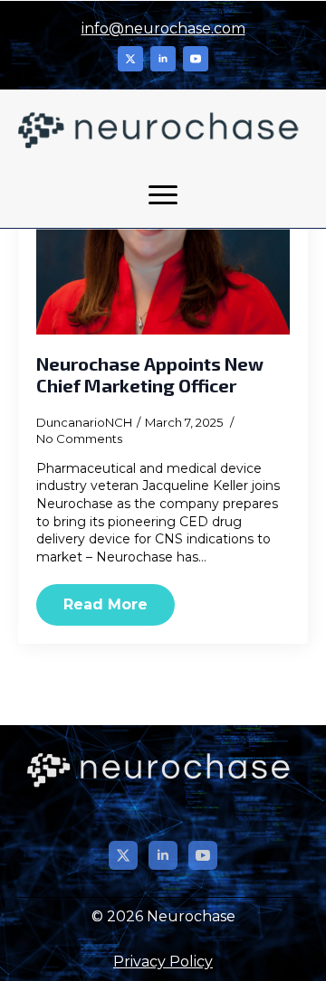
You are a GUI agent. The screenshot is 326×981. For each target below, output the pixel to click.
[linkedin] (163, 58)
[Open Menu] (163, 195)
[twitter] (130, 58)
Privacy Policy (163, 961)
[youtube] (195, 58)
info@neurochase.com (163, 28)
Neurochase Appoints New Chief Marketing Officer (150, 374)
